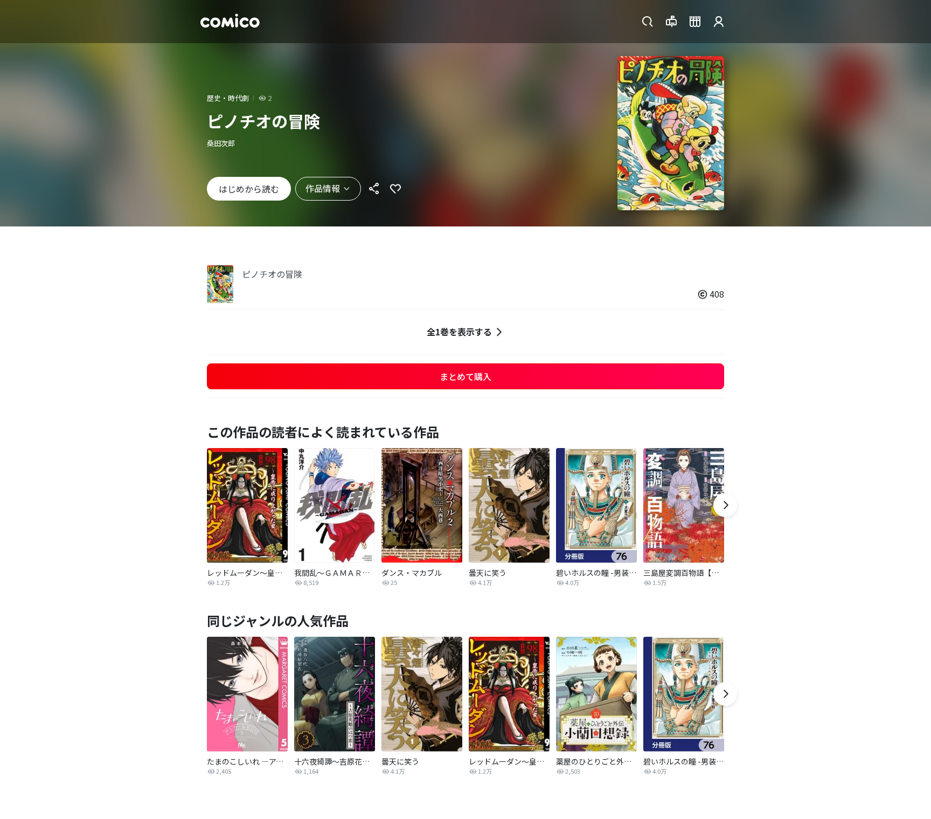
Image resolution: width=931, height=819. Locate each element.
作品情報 (322, 188)
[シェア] (374, 188)
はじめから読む (249, 188)
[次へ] (725, 505)
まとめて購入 (465, 376)
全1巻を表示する (459, 331)
